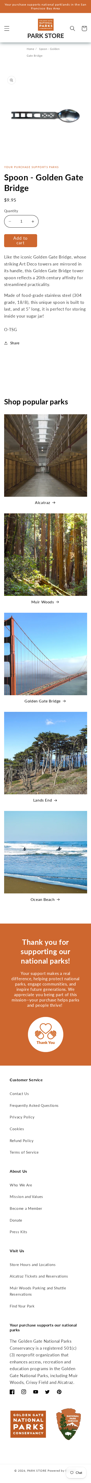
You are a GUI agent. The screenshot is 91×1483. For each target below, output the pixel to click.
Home (30, 48)
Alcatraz (42, 502)
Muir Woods (42, 601)
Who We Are (21, 1185)
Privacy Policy (22, 1117)
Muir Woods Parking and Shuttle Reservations (38, 1291)
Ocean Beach (43, 899)
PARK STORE (37, 1470)
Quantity (11, 211)
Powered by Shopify (62, 1470)
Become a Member (26, 1208)
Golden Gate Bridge (43, 701)
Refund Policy (22, 1140)
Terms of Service (24, 1152)
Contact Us (19, 1093)
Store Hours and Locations (33, 1264)
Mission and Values (26, 1196)
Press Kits (18, 1232)
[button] (6, 28)
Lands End (42, 800)
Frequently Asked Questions (34, 1105)
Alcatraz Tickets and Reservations (39, 1276)
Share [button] (15, 343)
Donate (16, 1220)
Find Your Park (22, 1306)
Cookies (17, 1129)
